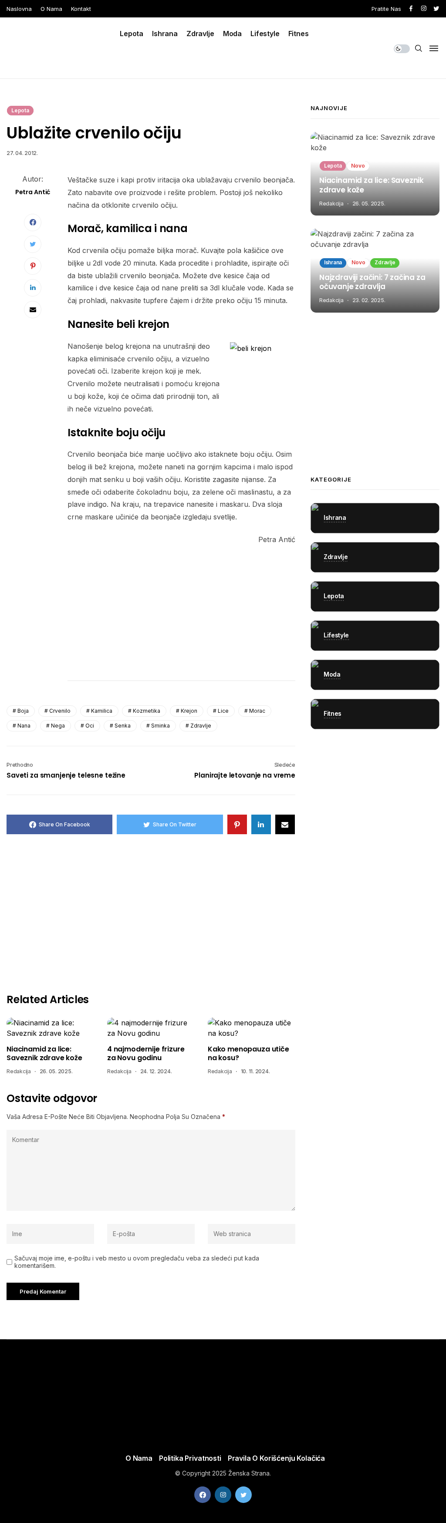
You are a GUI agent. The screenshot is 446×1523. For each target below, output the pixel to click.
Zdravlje (200, 33)
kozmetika (146, 711)
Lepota (131, 33)
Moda (232, 33)
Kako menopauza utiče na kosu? (248, 1054)
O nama (51, 8)
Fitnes (298, 33)
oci (89, 725)
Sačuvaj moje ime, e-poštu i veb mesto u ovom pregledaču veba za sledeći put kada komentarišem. (136, 1262)
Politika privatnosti (190, 1458)
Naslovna (19, 8)
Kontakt (81, 8)
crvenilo (60, 711)
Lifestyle (265, 33)
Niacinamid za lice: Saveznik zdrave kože (44, 1054)
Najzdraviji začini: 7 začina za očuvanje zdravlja (372, 282)
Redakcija (19, 1071)
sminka (160, 725)
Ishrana (165, 33)
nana (23, 725)
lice (223, 711)
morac (257, 711)
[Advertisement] (181, 613)
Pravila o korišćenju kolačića (276, 1458)
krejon (189, 711)
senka (123, 725)
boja (23, 711)
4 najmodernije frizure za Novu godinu (145, 1054)
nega (58, 725)
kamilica (101, 711)
